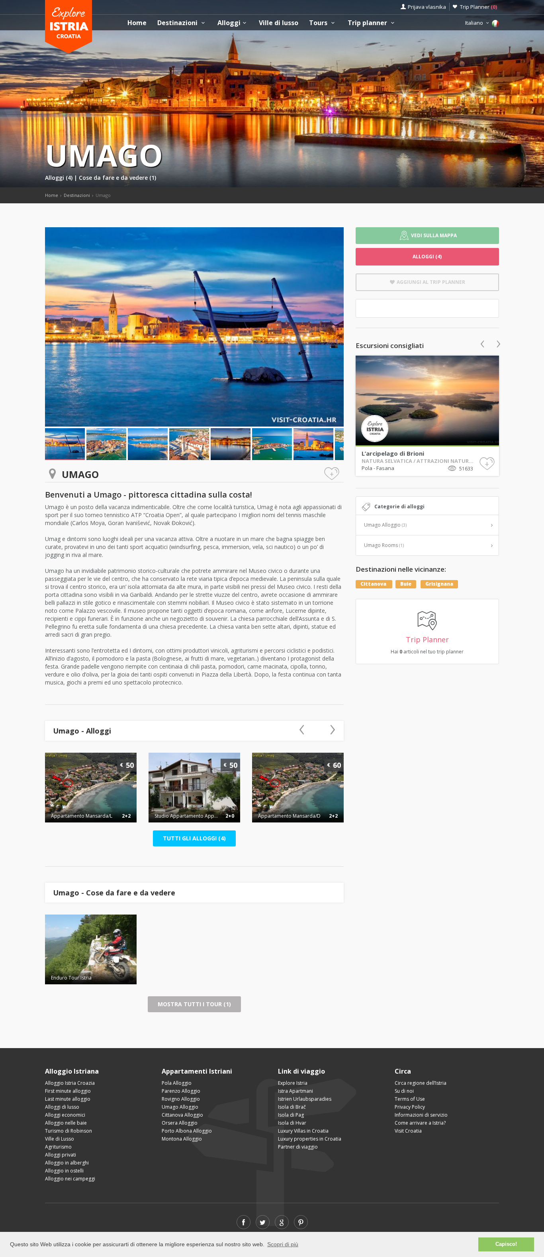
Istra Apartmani (295, 1091)
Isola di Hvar (292, 1122)
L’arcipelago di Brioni (393, 453)
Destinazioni (178, 23)
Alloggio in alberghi (67, 1162)
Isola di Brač (292, 1107)
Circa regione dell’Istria (420, 1083)
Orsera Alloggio (180, 1122)
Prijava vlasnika (427, 6)
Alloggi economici (65, 1114)
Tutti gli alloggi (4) (194, 838)
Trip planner (368, 23)
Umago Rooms (384, 545)
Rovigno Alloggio (181, 1099)
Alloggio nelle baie (66, 1122)
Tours (319, 23)
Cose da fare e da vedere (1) (117, 177)
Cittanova (373, 583)
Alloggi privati (60, 1154)
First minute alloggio (68, 1091)
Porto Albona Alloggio (187, 1130)
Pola (368, 468)
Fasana (385, 468)
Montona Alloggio (182, 1138)
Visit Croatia (408, 1130)
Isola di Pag (291, 1114)
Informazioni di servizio (421, 1114)
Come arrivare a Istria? (420, 1122)
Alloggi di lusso (62, 1107)
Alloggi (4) (59, 177)
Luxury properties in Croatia (309, 1138)
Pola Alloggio (177, 1083)
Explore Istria (292, 1083)
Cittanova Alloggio (182, 1114)
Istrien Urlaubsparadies (304, 1099)
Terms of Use (410, 1099)
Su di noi (404, 1091)
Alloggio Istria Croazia (70, 1083)
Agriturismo (58, 1146)
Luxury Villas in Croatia (303, 1130)
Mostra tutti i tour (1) (194, 1004)
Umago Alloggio (385, 524)
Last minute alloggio (67, 1099)
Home (137, 23)
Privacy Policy (410, 1107)
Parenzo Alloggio (181, 1091)
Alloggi (229, 23)
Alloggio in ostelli (64, 1170)
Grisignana (439, 583)
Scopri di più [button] (282, 1244)
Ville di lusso (278, 23)
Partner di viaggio (298, 1146)
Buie (405, 583)
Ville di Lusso (59, 1138)
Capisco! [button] (506, 1244)
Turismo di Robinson (68, 1130)
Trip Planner (478, 6)
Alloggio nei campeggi (70, 1178)
